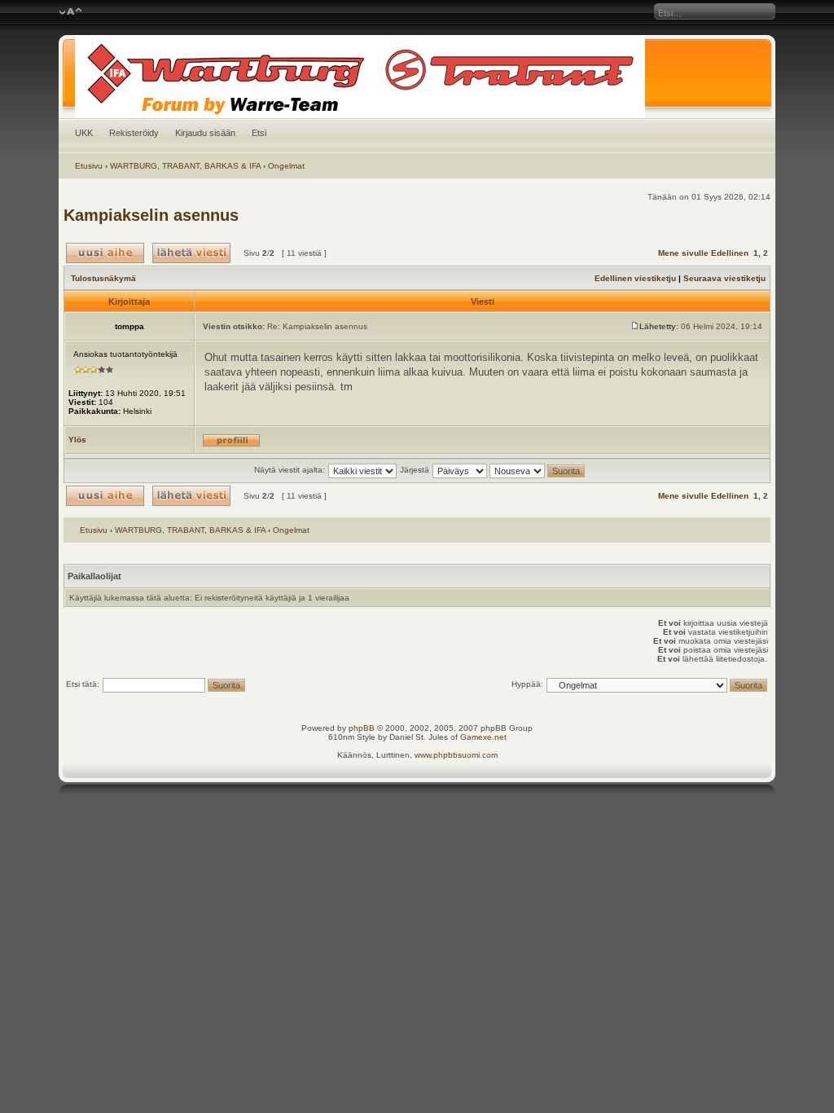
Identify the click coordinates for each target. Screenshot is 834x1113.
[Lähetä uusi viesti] (105, 253)
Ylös (77, 439)
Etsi (259, 133)
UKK (84, 133)
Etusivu (89, 165)
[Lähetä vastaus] (191, 253)
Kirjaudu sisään (205, 133)
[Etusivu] (417, 76)
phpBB (362, 728)
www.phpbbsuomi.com (456, 754)
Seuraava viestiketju (724, 278)
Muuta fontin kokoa (70, 12)
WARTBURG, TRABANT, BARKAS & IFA (185, 165)
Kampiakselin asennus (151, 215)
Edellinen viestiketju (635, 278)
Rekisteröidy (134, 133)
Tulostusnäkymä (103, 278)
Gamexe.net (483, 736)
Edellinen (729, 253)
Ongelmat (286, 165)
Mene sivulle (683, 253)
